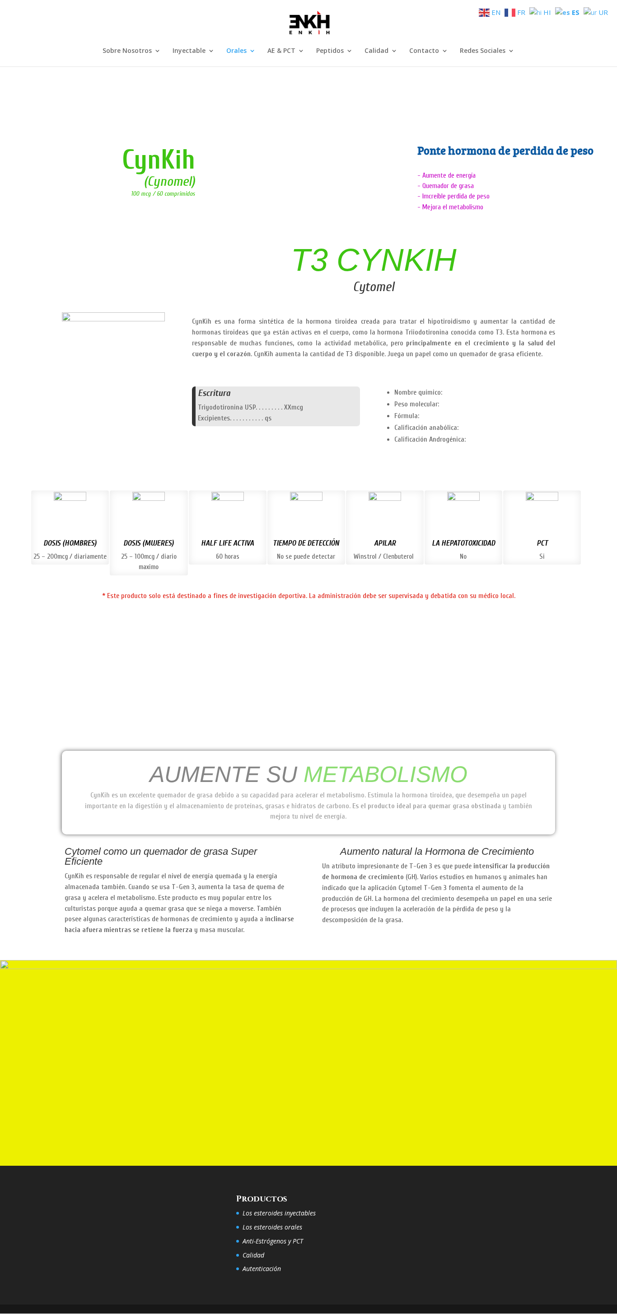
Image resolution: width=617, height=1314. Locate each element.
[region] (308, 148)
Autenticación (262, 1268)
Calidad (376, 51)
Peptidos (330, 51)
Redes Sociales (482, 51)
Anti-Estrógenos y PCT (273, 1241)
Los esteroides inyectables (279, 1213)
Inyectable (189, 51)
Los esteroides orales (272, 1227)
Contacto (424, 51)
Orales (236, 51)
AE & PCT (281, 51)
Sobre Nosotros (127, 51)
